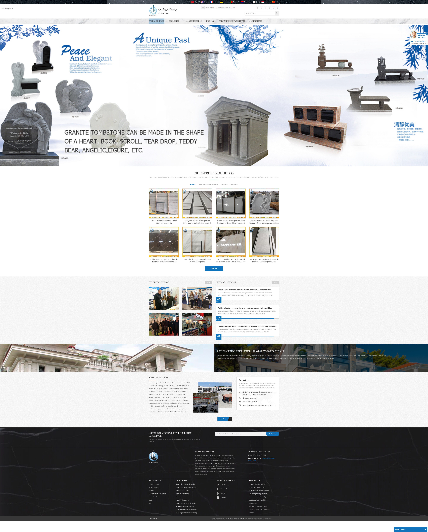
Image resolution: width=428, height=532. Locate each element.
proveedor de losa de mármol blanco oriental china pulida (197, 260)
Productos (174, 21)
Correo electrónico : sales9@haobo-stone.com (220, 8)
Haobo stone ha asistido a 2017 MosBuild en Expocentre (164, 323)
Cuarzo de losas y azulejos (257, 500)
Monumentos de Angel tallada (185, 503)
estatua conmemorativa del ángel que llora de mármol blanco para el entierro (264, 222)
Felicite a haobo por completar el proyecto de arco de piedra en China (245, 308)
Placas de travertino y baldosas (259, 509)
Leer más (214, 268)
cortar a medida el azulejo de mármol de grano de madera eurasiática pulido (230, 260)
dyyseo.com (275, 519)
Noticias (210, 21)
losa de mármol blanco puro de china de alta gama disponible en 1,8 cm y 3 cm (231, 222)
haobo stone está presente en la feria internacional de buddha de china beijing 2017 (248, 326)
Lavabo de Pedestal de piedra (185, 484)
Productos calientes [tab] (208, 184)
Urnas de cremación (182, 494)
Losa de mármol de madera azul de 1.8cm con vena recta (164, 222)
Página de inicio (156, 21)
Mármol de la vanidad (183, 490)
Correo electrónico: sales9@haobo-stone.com (257, 405)
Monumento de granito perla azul (187, 487)
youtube (223, 498)
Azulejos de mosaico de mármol (186, 509)
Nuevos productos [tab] (230, 184)
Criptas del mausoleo (182, 500)
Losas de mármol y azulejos (258, 497)
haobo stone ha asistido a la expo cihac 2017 (164, 297)
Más (208, 283)
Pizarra (251, 513)
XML (150, 503)
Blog (150, 500)
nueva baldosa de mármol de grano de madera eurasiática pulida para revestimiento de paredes (264, 260)
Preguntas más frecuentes (232, 21)
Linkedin (223, 485)
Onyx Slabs (252, 503)
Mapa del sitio (153, 497)
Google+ (223, 493)
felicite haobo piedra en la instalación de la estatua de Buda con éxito (244, 290)
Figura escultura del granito (185, 506)
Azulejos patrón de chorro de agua (187, 513)
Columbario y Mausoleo (257, 487)
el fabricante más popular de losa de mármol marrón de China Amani (164, 260)
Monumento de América (257, 484)
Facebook (224, 489)
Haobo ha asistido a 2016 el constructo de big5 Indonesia (197, 323)
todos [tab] (192, 184)
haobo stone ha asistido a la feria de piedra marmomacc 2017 (197, 297)
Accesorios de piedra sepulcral (259, 490)
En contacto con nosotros (157, 494)
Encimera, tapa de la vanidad (258, 506)
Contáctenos (255, 21)
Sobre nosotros (194, 21)
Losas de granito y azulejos (258, 494)
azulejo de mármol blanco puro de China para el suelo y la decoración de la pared (197, 222)
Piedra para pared (181, 497)
